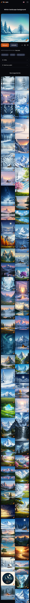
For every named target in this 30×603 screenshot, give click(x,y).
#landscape (5, 54)
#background (20, 54)
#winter (13, 54)
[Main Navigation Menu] (27, 2)
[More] (22, 45)
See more (17, 50)
